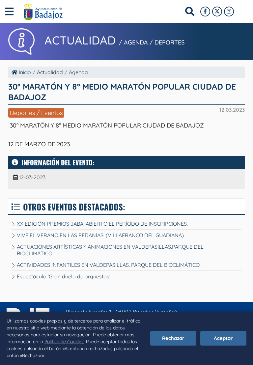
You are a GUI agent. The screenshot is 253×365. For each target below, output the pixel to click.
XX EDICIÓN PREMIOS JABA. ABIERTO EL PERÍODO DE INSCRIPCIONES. (102, 223)
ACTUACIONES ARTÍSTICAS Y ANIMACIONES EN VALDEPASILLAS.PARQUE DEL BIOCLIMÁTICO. (110, 250)
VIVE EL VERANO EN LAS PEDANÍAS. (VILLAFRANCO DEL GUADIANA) (100, 235)
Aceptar (223, 338)
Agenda (78, 72)
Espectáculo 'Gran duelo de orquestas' (63, 276)
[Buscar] (189, 11)
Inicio (24, 72)
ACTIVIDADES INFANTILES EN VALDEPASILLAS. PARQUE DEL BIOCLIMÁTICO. (109, 265)
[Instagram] (229, 11)
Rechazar (173, 338)
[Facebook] (205, 11)
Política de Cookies (64, 342)
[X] (217, 11)
